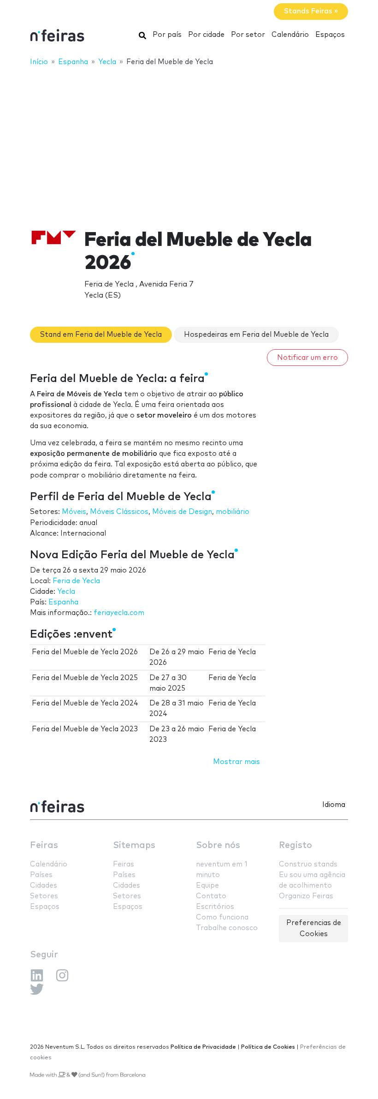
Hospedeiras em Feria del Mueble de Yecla (256, 334)
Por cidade (206, 34)
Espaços (330, 34)
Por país (167, 34)
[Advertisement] (189, 141)
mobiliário (232, 511)
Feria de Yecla (76, 581)
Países (41, 875)
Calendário (290, 34)
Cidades (43, 885)
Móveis (74, 511)
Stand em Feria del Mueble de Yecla (101, 334)
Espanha (63, 602)
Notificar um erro (307, 357)
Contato (211, 896)
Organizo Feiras (306, 896)
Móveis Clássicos (119, 511)
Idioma (333, 804)
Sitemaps (134, 845)
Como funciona (222, 917)
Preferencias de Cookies (313, 928)
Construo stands (308, 864)
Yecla (66, 591)
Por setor (248, 34)
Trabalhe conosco (227, 928)
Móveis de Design (182, 511)
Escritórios (215, 906)
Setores (44, 896)
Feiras (44, 845)
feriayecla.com (119, 612)
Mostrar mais (236, 762)
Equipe (207, 885)
